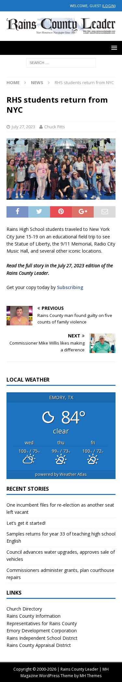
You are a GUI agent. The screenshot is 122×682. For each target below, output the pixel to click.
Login (109, 5)
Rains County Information (34, 616)
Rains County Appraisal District (39, 645)
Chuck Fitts (54, 127)
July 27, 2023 (23, 127)
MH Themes (91, 675)
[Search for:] (61, 62)
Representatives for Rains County (42, 623)
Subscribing (70, 287)
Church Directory (24, 609)
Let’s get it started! (26, 523)
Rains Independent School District (42, 638)
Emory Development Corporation (42, 630)
